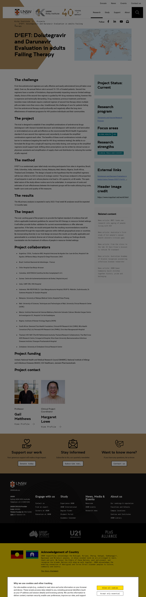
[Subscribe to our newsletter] (127, 21)
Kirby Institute (22, 21)
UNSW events (91, 507)
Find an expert (41, 507)
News (113, 3)
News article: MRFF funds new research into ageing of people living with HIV (111, 223)
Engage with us (45, 496)
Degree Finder (66, 511)
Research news (91, 511)
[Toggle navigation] (137, 12)
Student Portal (66, 514)
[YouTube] (121, 21)
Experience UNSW (67, 503)
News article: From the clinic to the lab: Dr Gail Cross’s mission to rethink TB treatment (112, 247)
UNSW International (68, 507)
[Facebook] (108, 21)
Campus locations (118, 511)
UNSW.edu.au (15, 490)
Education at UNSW (43, 514)
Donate (103, 3)
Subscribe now (72, 463)
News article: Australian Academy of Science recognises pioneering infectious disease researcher (112, 259)
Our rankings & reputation (122, 503)
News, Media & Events (95, 498)
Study (64, 496)
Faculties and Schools (120, 507)
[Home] (59, 12)
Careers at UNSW (42, 511)
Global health (105, 134)
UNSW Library (116, 518)
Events (124, 3)
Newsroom (89, 503)
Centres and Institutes (121, 514)
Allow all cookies (110, 588)
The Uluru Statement (49, 571)
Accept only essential (110, 593)
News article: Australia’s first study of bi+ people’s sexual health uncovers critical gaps (112, 235)
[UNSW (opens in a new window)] (24, 12)
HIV (114, 134)
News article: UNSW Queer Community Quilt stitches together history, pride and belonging (110, 272)
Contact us (136, 3)
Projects (41, 21)
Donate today (27, 463)
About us (116, 496)
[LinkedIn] (115, 21)
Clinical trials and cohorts (111, 153)
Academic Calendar (68, 518)
